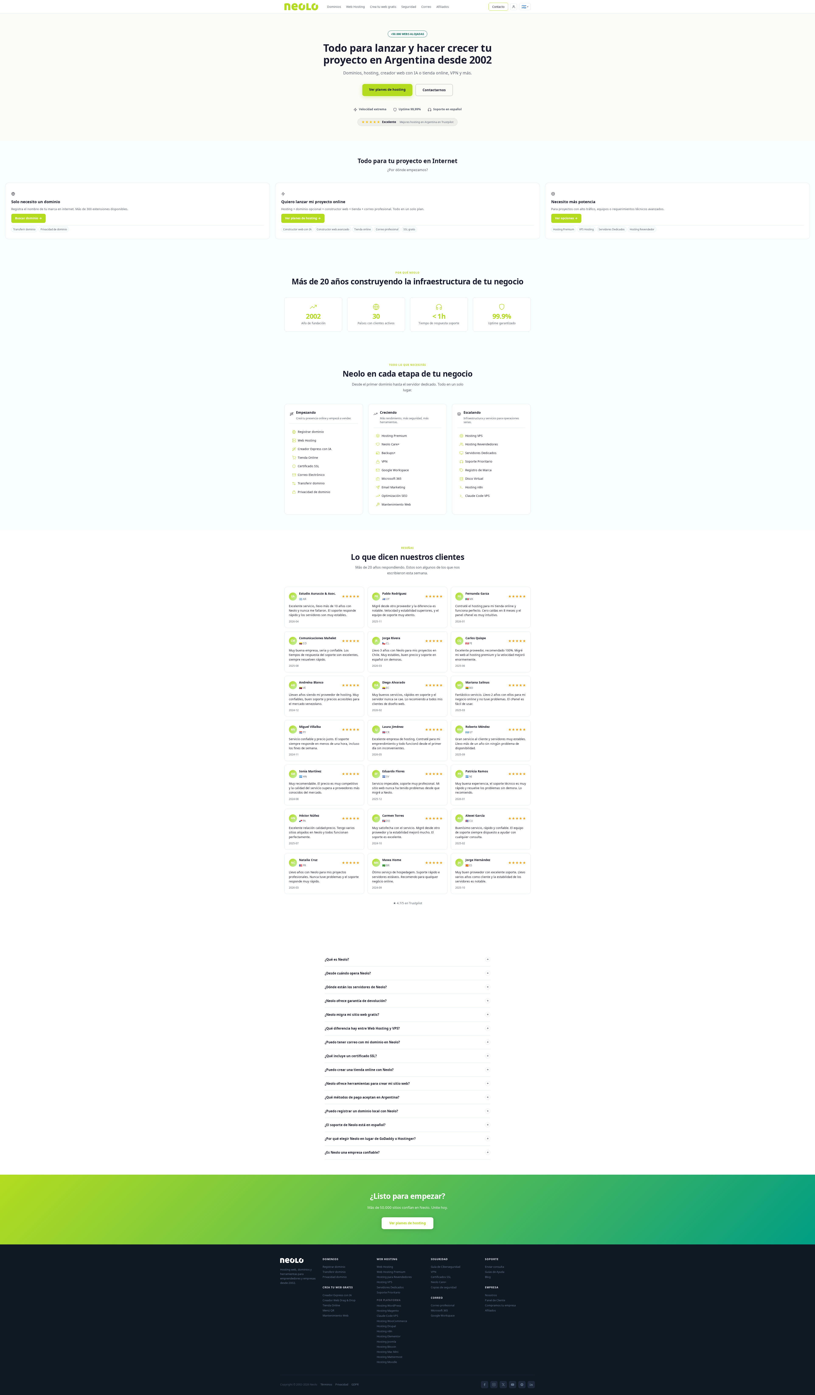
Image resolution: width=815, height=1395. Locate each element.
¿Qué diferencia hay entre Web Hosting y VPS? (407, 1028)
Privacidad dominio (335, 1277)
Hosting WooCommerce (392, 1321)
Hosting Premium (563, 229)
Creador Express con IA (314, 449)
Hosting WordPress (389, 1305)
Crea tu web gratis (383, 7)
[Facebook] (484, 1384)
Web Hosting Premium (391, 1272)
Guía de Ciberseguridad (445, 1267)
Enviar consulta (494, 1267)
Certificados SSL (441, 1277)
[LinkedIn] (531, 1384)
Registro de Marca (478, 470)
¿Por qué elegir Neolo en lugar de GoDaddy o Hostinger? (407, 1138)
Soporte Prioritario (478, 461)
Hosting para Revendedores (394, 1277)
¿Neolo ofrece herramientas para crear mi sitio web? (407, 1083)
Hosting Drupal (386, 1326)
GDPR (355, 1384)
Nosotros (491, 1295)
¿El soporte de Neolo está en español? (407, 1125)
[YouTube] (512, 1384)
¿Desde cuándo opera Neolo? (407, 973)
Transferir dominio (24, 229)
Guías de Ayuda (494, 1272)
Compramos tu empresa (500, 1305)
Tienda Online (308, 458)
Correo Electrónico (311, 475)
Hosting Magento (388, 1311)
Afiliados (442, 7)
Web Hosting (355, 7)
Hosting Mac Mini (387, 1352)
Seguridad (408, 7)
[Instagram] (493, 1384)
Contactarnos (434, 90)
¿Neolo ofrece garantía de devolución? (407, 1001)
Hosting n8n (474, 487)
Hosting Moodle (387, 1362)
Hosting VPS (474, 436)
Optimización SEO (394, 496)
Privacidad (341, 1384)
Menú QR (328, 1310)
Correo (426, 7)
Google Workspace (395, 470)
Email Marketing (393, 487)
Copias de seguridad (444, 1287)
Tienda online (362, 229)
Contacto (498, 7)
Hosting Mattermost (389, 1357)
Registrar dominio (311, 432)
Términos (326, 1384)
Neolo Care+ (390, 444)
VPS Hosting (586, 229)
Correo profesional (387, 229)
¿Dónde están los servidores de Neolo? (407, 987)
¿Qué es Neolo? (407, 959)
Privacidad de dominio (54, 229)
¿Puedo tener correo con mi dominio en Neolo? (407, 1042)
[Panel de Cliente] (513, 6)
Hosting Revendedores (481, 444)
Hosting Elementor (388, 1336)
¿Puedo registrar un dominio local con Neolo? (407, 1111)
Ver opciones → (566, 218)
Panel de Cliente (495, 1300)
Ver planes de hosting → (303, 218)
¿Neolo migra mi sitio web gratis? (407, 1014)
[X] (503, 1384)
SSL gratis (409, 229)
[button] (525, 6)
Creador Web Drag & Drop (339, 1300)
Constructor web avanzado (333, 229)
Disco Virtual (474, 479)
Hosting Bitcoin (386, 1347)
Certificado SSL (308, 466)
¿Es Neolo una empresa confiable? (407, 1152)
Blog (488, 1277)
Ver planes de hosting (387, 89)
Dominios (334, 7)
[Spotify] (522, 1384)
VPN (385, 461)
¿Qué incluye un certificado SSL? (407, 1056)
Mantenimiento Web (396, 504)
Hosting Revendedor (642, 229)
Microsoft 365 (391, 479)
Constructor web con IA (297, 229)
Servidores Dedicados (612, 229)
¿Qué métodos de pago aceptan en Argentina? (407, 1097)
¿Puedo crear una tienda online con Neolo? (407, 1070)
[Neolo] (301, 6)
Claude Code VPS (477, 496)
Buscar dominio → (28, 218)
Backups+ (388, 453)
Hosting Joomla (386, 1341)
